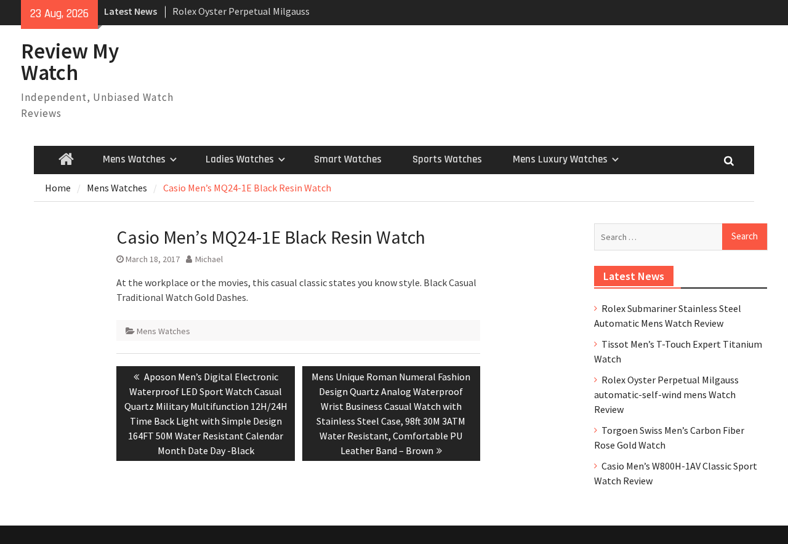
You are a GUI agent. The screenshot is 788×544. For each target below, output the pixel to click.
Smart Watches (348, 159)
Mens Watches (134, 159)
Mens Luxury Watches (560, 159)
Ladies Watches (240, 159)
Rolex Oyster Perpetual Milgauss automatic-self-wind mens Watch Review (666, 394)
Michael (209, 259)
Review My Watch (70, 62)
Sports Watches (447, 159)
